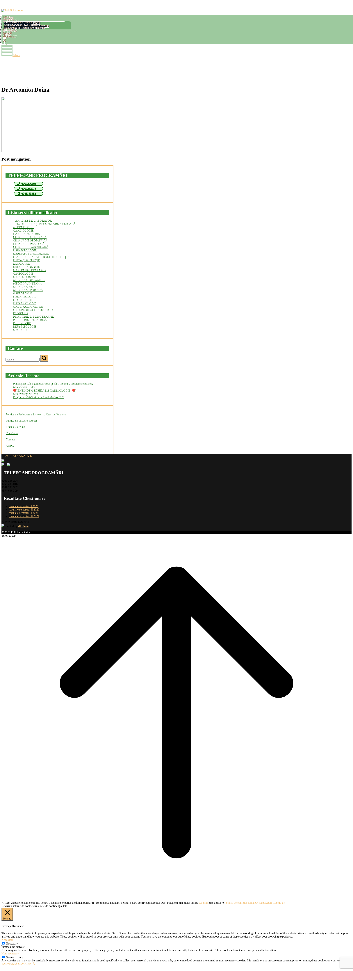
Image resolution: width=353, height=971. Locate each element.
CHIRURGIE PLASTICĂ (28, 243)
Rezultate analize (15, 426)
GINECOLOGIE (23, 273)
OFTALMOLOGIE (24, 303)
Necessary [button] (7, 939)
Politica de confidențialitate (240, 902)
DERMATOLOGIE (24, 250)
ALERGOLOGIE (23, 227)
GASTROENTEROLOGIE (29, 270)
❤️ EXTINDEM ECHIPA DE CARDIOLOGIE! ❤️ (44, 390)
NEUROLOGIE (22, 299)
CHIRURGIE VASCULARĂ (30, 246)
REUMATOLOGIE (24, 326)
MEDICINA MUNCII (26, 286)
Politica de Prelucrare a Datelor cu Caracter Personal (36, 414)
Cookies (203, 902)
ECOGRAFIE (21, 263)
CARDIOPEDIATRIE (26, 233)
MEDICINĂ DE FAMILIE (29, 280)
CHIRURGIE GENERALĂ (29, 237)
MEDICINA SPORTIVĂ (28, 289)
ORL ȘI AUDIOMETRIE (28, 306)
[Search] (44, 358)
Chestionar (12, 433)
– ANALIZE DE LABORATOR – (33, 220)
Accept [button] (260, 902)
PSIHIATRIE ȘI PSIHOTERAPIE (33, 316)
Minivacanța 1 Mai (24, 386)
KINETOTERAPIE (24, 276)
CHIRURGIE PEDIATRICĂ (30, 240)
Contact (10, 439)
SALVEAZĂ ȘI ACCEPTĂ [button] (18, 963)
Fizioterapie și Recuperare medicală (24, 27)
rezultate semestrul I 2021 (23, 512)
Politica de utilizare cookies (21, 420)
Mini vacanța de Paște (25, 393)
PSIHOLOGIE (22, 323)
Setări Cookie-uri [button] (275, 902)
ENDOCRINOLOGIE (26, 266)
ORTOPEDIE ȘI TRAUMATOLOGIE (36, 309)
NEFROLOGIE (22, 293)
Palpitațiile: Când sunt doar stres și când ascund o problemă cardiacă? (53, 383)
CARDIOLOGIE (23, 230)
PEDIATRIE (20, 313)
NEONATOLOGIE (24, 296)
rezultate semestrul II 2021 (24, 516)
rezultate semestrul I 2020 (23, 506)
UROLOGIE (20, 329)
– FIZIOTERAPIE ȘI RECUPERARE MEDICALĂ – (45, 223)
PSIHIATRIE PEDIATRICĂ (30, 319)
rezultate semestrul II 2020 (24, 509)
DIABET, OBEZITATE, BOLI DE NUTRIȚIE (41, 256)
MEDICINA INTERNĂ (27, 283)
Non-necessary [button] (10, 953)
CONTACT (10, 36)
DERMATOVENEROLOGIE (31, 253)
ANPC (10, 445)
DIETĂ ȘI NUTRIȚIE (26, 260)
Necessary (12, 943)
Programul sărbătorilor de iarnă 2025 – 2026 (38, 397)
